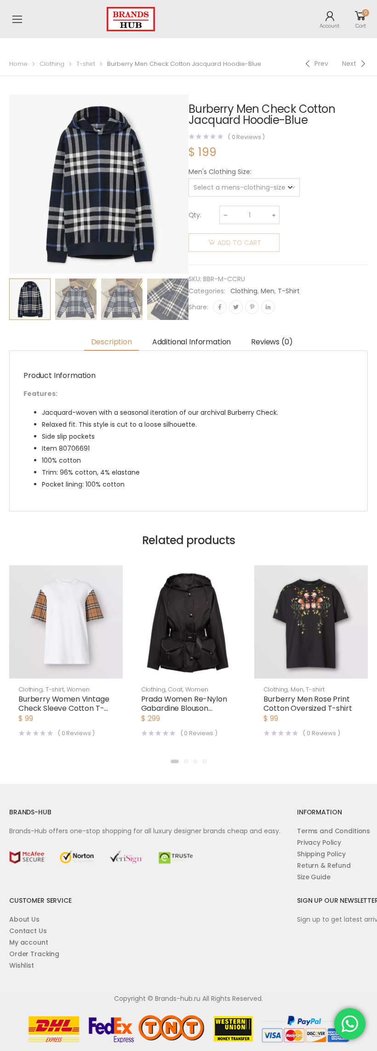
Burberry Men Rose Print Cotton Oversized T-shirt (307, 704)
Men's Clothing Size (219, 171)
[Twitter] (236, 307)
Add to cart (239, 242)
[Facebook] (220, 307)
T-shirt (85, 63)
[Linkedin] (268, 307)
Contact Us (28, 930)
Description (111, 342)
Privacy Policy (319, 842)
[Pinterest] (252, 307)
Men (267, 291)
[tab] (111, 342)
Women (78, 689)
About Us (24, 919)
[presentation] (195, 299)
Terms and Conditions (333, 831)
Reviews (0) (271, 342)
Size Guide (314, 877)
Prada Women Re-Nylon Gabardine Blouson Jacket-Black (184, 708)
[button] (175, 761)
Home (18, 63)
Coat (175, 689)
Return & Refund (324, 865)
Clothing (52, 63)
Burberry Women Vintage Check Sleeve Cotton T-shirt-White (63, 708)
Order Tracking (34, 953)
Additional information (191, 342)
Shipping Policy (321, 854)
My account (28, 942)
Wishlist (21, 965)
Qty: (194, 215)
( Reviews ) (246, 137)
